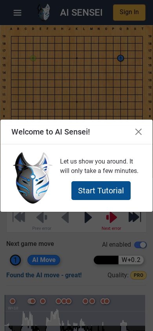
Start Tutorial (101, 190)
